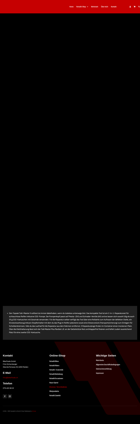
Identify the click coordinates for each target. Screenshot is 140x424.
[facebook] (5, 396)
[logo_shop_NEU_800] (15, 3)
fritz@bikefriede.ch (10, 378)
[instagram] (10, 396)
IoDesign (34, 411)
